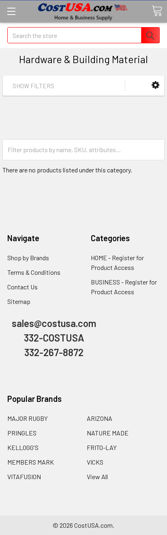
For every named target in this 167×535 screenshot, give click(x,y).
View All (97, 476)
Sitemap (18, 301)
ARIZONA (99, 418)
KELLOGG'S (23, 447)
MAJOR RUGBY (27, 418)
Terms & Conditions (33, 272)
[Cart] (157, 11)
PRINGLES (21, 433)
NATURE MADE (107, 433)
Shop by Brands (28, 257)
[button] (155, 85)
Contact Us (22, 287)
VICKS (95, 462)
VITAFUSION (24, 476)
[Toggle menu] (11, 11)
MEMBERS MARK (30, 462)
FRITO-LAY (102, 447)
